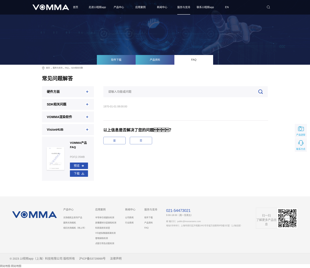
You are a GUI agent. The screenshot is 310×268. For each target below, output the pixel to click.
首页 (75, 7)
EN (227, 7)
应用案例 (140, 7)
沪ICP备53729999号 (92, 258)
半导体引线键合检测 (104, 217)
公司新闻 (129, 217)
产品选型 (300, 134)
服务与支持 (183, 7)
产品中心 (119, 7)
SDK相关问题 (77, 68)
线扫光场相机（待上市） (74, 228)
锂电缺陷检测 (101, 238)
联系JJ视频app (205, 7)
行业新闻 (129, 222)
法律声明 (116, 258)
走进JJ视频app (97, 7)
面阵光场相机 (69, 222)
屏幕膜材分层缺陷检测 (105, 222)
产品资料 (155, 59)
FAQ (193, 59)
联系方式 (300, 149)
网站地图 (5, 266)
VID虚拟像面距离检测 (105, 233)
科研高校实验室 (102, 228)
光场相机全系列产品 (72, 217)
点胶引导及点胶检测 (104, 243)
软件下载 (116, 59)
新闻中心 (162, 7)
